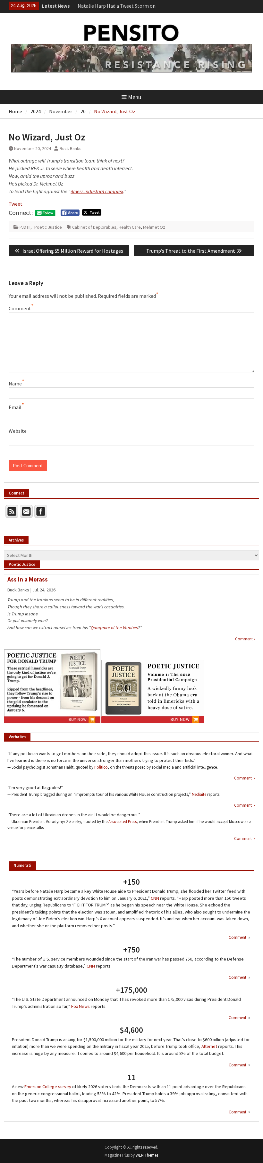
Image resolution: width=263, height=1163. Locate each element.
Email (15, 407)
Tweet (15, 204)
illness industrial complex (97, 191)
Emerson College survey (47, 1086)
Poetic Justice (48, 227)
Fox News (80, 1006)
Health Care (130, 227)
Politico (101, 767)
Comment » (245, 638)
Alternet (209, 1046)
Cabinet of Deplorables (94, 227)
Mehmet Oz (154, 227)
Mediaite (199, 794)
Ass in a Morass (27, 579)
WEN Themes (147, 1155)
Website (18, 431)
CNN (155, 898)
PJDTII (25, 227)
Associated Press (122, 821)
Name (15, 383)
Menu (134, 97)
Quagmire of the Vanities (114, 627)
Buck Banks (70, 148)
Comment (20, 308)
